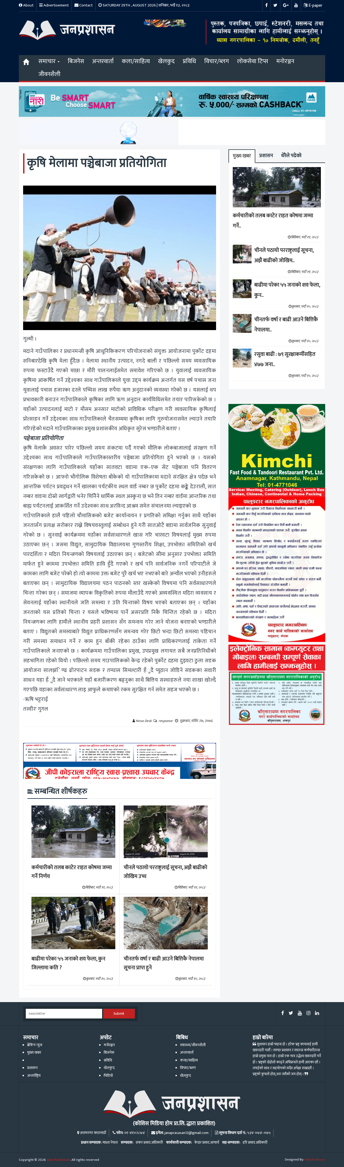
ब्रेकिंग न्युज (34, 1045)
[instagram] (308, 1013)
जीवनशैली (49, 74)
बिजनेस (76, 61)
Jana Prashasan (58, 1160)
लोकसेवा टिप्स (252, 61)
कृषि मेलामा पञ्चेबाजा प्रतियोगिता (97, 163)
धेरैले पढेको (291, 155)
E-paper (314, 5)
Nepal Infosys (315, 1159)
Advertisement (56, 5)
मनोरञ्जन (285, 61)
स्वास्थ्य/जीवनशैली (193, 1045)
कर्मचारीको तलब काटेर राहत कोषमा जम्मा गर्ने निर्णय (71, 872)
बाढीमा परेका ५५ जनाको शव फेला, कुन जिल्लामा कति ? (68, 963)
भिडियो (108, 1075)
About (28, 5)
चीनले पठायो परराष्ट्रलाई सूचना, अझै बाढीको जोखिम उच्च (165, 872)
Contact (85, 5)
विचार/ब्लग (216, 61)
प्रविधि (189, 61)
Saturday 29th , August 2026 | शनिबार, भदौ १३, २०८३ (145, 5)
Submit (118, 1014)
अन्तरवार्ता (103, 61)
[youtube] (300, 1013)
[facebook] (282, 1013)
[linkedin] (317, 1013)
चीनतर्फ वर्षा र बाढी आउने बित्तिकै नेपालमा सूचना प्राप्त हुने (164, 963)
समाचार (47, 61)
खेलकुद (166, 61)
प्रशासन (266, 155)
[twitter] (291, 1013)
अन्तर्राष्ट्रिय (34, 1075)
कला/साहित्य (136, 61)
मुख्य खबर (242, 156)
